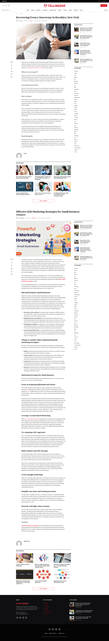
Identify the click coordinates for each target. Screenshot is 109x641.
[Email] (11, 77)
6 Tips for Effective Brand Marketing (22, 565)
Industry (75, 115)
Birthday (76, 81)
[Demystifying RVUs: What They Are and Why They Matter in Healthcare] (43, 170)
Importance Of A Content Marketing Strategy (60, 581)
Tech (75, 143)
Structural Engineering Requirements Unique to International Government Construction (85, 52)
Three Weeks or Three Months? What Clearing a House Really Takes (85, 44)
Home (99, 1)
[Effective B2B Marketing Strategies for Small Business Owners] (43, 239)
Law (75, 121)
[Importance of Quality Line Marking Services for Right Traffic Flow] (24, 574)
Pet (75, 133)
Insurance (76, 117)
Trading (75, 149)
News (75, 131)
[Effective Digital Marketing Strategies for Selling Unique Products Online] (43, 558)
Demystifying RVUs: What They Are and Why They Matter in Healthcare (43, 178)
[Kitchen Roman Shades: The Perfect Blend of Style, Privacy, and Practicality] (76, 61)
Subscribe (104, 5)
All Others (76, 71)
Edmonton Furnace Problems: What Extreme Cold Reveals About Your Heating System (86, 29)
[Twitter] (11, 68)
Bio (74, 79)
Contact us (104, 1)
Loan (75, 125)
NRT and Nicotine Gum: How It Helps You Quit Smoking (24, 177)
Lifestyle (76, 10)
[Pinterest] (11, 74)
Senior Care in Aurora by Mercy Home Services (43, 193)
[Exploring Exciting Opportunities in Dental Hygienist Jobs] (62, 170)
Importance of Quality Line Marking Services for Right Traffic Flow (23, 582)
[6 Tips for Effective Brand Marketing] (24, 558)
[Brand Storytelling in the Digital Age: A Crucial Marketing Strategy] (62, 558)
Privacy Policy (53, 633)
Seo (75, 137)
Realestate (76, 135)
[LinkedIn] (11, 71)
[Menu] (106, 10)
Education (76, 95)
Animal (75, 73)
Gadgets (76, 105)
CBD (75, 87)
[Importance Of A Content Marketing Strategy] (62, 574)
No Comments (37, 20)
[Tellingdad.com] (54, 5)
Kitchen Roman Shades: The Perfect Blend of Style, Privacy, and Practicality (86, 60)
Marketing (76, 129)
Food (75, 103)
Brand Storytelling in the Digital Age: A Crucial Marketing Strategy (62, 566)
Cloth (75, 91)
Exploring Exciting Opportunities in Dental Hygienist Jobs (62, 177)
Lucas (21, 20)
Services (76, 139)
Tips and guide (77, 147)
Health (70, 10)
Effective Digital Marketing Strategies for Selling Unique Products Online (42, 566)
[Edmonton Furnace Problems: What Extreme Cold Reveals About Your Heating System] (76, 29)
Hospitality (76, 113)
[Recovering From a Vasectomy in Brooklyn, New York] (43, 41)
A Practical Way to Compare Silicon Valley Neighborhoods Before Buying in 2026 (24, 1)
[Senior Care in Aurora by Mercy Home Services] (43, 186)
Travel (81, 10)
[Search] (104, 10)
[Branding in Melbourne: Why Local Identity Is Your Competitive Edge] (62, 186)
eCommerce (76, 93)
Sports (75, 141)
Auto (75, 75)
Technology (76, 145)
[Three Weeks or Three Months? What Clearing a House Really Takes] (76, 44)
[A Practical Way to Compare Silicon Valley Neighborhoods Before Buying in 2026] (76, 37)
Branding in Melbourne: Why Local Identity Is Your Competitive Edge (61, 194)
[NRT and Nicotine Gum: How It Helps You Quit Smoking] (24, 170)
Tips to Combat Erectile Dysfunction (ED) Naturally (23, 193)
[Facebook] (11, 65)
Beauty (32, 10)
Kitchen (75, 119)
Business (38, 10)
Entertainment (53, 10)
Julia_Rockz (22, 218)
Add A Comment (43, 200)
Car (75, 85)
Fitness (65, 10)
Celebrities (45, 10)
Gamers (75, 107)
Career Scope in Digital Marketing (41, 581)
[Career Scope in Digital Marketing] (43, 574)
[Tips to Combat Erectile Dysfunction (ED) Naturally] (24, 186)
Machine (76, 127)
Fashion (60, 10)
